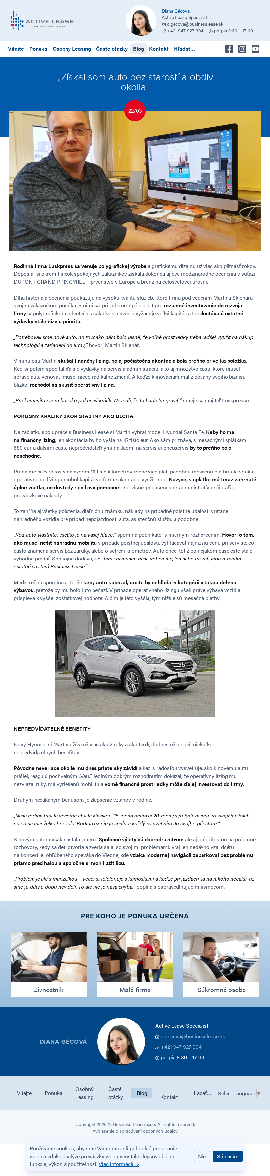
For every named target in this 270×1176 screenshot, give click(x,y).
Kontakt (159, 48)
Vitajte (16, 48)
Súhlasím (228, 1156)
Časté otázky (112, 48)
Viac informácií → (119, 1164)
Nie (202, 1156)
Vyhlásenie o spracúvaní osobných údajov (135, 1130)
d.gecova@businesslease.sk (195, 23)
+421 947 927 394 (181, 1046)
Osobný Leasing (72, 48)
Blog (138, 48)
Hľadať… (184, 48)
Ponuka (38, 48)
